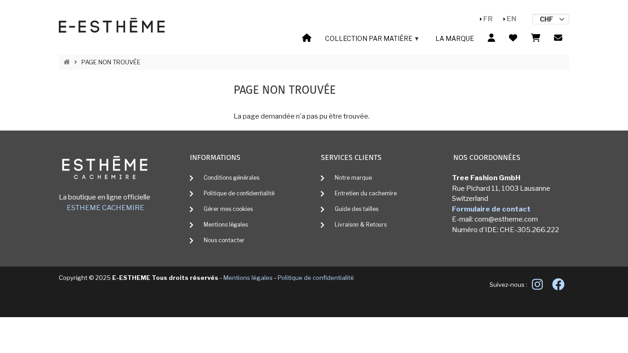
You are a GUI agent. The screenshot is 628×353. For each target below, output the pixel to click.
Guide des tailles (356, 208)
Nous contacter (224, 240)
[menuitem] (306, 38)
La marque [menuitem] (454, 38)
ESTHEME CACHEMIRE (105, 208)
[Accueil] (112, 25)
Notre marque (353, 177)
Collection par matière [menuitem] (366, 40)
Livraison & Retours (361, 224)
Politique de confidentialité (239, 193)
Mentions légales (226, 224)
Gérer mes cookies (228, 208)
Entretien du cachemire (366, 193)
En (511, 19)
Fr (488, 19)
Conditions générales (231, 177)
